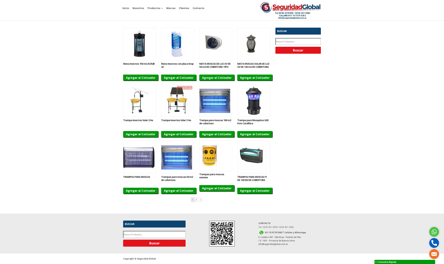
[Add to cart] (139, 44)
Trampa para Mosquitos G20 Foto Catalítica (252, 122)
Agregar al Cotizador (140, 78)
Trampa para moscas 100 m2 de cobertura (215, 122)
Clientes (184, 8)
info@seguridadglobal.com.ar (273, 244)
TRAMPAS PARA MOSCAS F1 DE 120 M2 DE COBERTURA (252, 178)
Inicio (125, 8)
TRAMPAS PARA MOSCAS (136, 176)
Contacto (198, 8)
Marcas (171, 8)
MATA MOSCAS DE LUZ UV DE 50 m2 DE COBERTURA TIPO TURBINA (214, 67)
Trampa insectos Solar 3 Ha (176, 120)
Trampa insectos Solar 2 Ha (138, 120)
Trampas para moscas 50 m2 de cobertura (177, 178)
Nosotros (138, 8)
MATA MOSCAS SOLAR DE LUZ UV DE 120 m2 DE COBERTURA (253, 65)
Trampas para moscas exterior (211, 176)
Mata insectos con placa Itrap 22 (177, 65)
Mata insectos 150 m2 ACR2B (139, 63)
